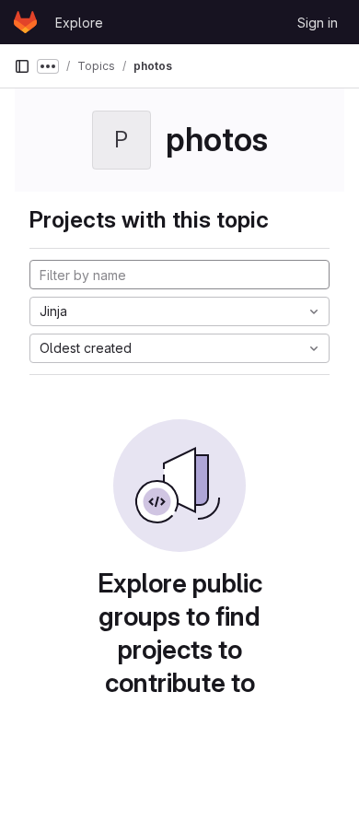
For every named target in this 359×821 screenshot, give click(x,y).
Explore (79, 22)
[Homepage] (25, 22)
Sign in (317, 22)
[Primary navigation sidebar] (22, 66)
